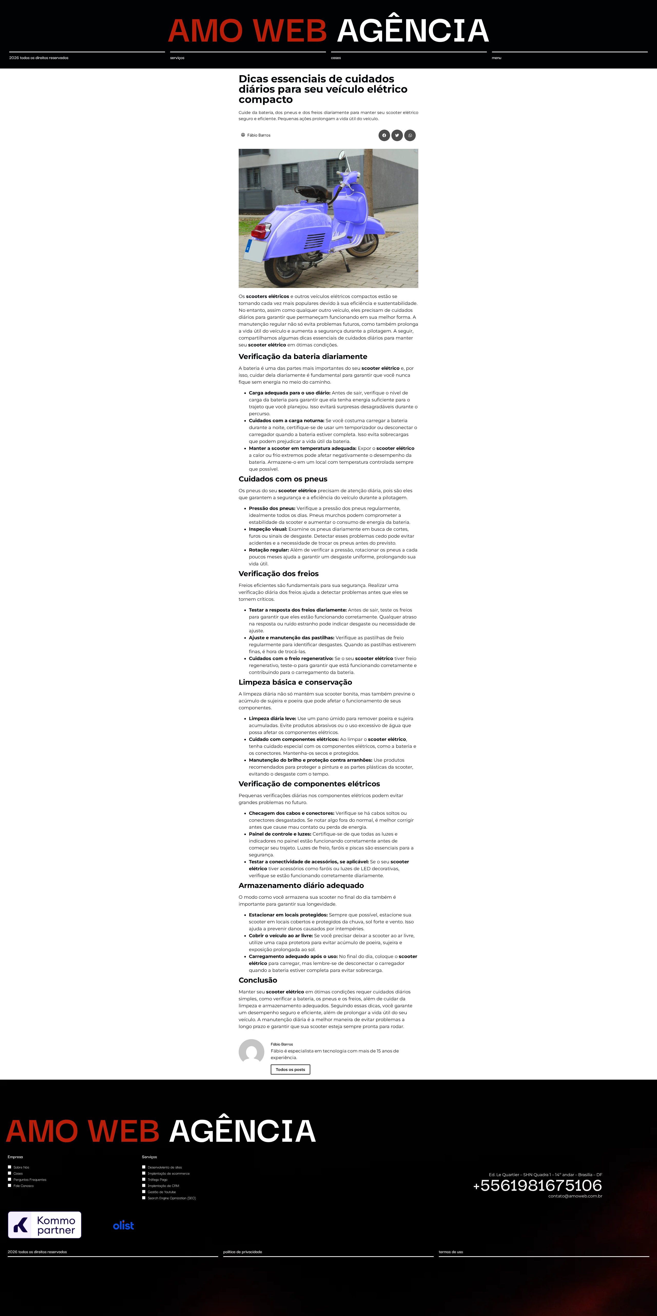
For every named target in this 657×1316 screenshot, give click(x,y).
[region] (66, 1279)
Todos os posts (290, 1069)
